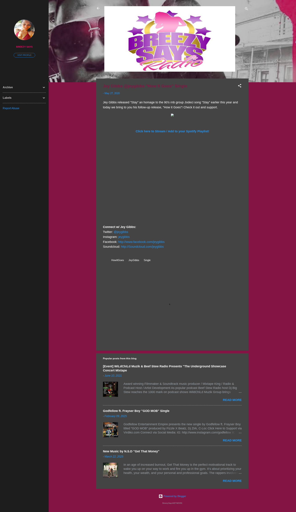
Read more (232, 400)
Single (147, 260)
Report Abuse (11, 108)
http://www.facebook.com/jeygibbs (141, 242)
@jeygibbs (121, 232)
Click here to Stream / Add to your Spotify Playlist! (172, 131)
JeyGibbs (133, 260)
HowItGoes (117, 260)
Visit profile (24, 55)
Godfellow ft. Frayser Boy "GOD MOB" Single (136, 411)
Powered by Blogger (174, 496)
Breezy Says (24, 47)
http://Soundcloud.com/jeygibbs (142, 246)
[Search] (246, 9)
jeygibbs (124, 237)
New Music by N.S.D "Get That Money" (131, 451)
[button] (240, 86)
